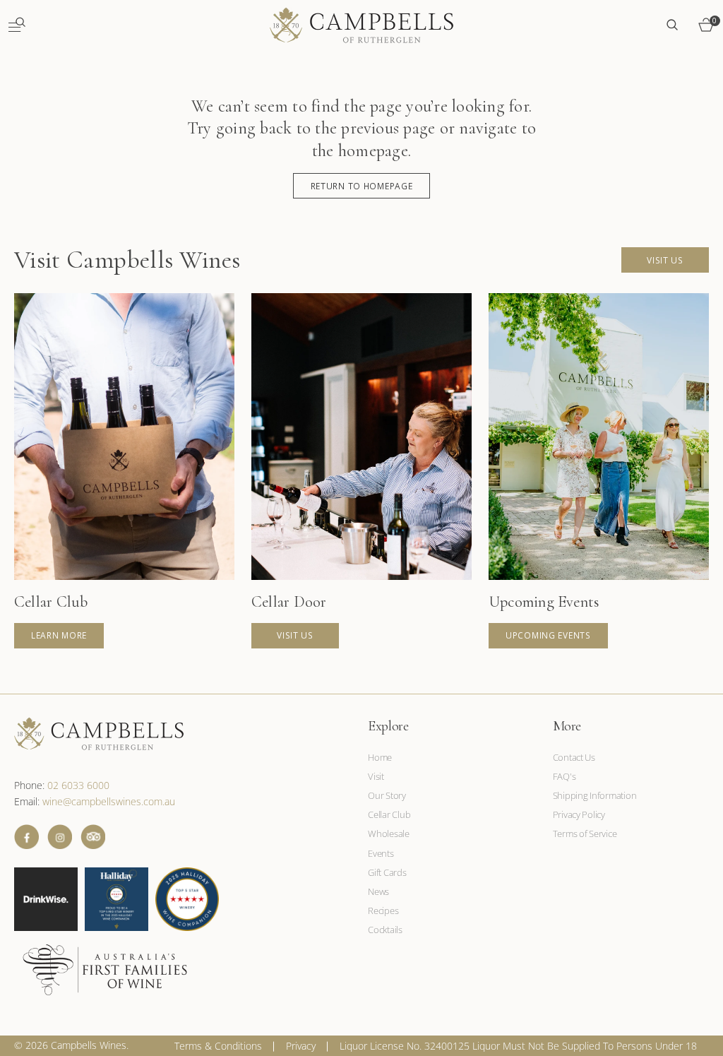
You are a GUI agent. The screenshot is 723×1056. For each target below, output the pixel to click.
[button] (16, 24)
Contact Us (574, 758)
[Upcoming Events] (599, 470)
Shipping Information (595, 795)
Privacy (301, 1045)
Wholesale (389, 833)
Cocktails (385, 929)
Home (380, 758)
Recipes (383, 910)
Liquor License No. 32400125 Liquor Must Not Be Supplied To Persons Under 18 (518, 1045)
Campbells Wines (88, 1045)
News (378, 891)
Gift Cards (387, 872)
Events (380, 853)
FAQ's (564, 776)
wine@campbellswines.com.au (108, 801)
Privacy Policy (579, 814)
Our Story (387, 795)
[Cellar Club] (124, 470)
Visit (376, 776)
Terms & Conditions (218, 1045)
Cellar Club (389, 814)
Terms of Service (585, 833)
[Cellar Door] (361, 470)
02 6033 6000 (78, 785)
